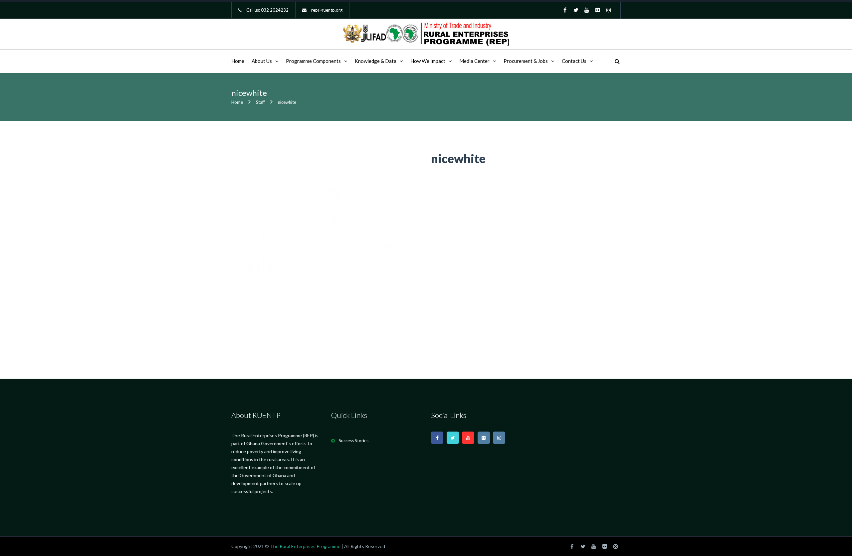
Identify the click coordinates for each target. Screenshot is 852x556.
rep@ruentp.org (326, 10)
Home (237, 61)
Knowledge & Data (375, 61)
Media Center (474, 61)
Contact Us (574, 61)
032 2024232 (275, 10)
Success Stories (353, 440)
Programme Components (313, 61)
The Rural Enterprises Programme (305, 546)
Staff (260, 102)
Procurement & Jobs (526, 61)
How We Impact (427, 61)
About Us (262, 61)
